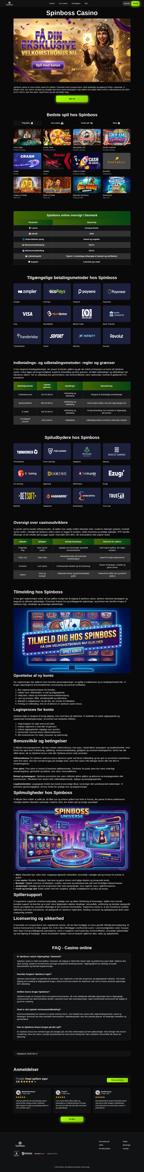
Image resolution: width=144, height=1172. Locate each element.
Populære (26, 123)
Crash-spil (85, 123)
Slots (115, 123)
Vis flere (72, 1119)
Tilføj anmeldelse (117, 1080)
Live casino (55, 123)
